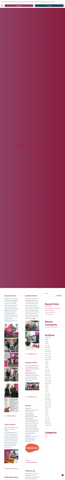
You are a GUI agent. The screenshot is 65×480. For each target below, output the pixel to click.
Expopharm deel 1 (31, 363)
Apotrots (28, 405)
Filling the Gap (30, 471)
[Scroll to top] (63, 475)
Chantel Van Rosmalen (31, 368)
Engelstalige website (11, 477)
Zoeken (46, 293)
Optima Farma (31, 416)
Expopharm (27, 300)
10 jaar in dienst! (10, 424)
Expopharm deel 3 (10, 296)
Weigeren (49, 5)
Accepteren (18, 5)
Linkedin (28, 316)
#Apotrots (29, 441)
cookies (22, 1)
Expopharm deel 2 (31, 296)
